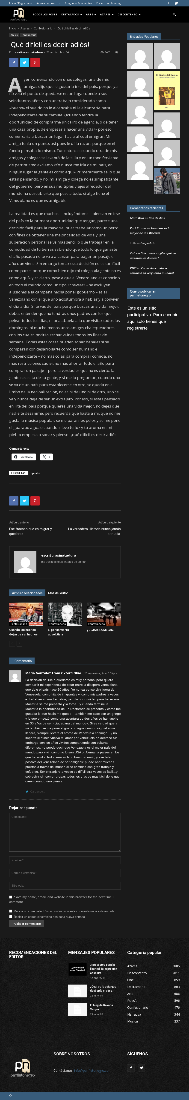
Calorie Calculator (142, 253)
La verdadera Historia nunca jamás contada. (94, 531)
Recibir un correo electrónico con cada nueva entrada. (50, 917)
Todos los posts (44, 14)
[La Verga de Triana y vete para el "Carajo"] (167, 181)
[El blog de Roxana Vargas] (77, 1009)
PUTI (133, 268)
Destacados (70, 14)
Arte (89, 14)
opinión (35, 473)
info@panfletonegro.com (93, 1070)
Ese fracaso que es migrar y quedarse (30, 531)
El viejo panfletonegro (109, 3)
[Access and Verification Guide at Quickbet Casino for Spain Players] (167, 153)
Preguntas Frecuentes (78, 3)
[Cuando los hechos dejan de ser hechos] (26, 614)
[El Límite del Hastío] (167, 91)
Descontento (127, 14)
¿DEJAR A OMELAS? (100, 630)
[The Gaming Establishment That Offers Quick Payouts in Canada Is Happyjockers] (167, 125)
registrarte (137, 328)
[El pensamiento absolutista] (65, 614)
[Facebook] (168, 3)
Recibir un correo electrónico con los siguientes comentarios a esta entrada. (64, 911)
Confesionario (43, 28)
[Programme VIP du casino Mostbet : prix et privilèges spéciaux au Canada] (140, 112)
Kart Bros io (138, 228)
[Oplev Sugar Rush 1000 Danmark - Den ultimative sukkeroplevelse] (140, 84)
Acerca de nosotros (48, 3)
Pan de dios (157, 218)
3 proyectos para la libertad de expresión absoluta (103, 969)
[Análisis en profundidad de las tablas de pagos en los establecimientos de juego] (140, 56)
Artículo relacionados (27, 593)
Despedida (147, 243)
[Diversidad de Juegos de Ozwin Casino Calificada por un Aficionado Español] (140, 139)
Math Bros (137, 218)
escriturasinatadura (29, 52)
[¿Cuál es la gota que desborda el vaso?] (77, 991)
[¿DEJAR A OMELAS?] (104, 614)
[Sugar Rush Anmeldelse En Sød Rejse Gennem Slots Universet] (167, 56)
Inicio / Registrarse (20, 3)
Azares (105, 14)
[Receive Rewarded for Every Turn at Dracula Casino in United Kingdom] (140, 167)
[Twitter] (176, 3)
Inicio (12, 28)
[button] (174, 14)
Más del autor (58, 593)
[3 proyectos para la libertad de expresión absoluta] (77, 969)
